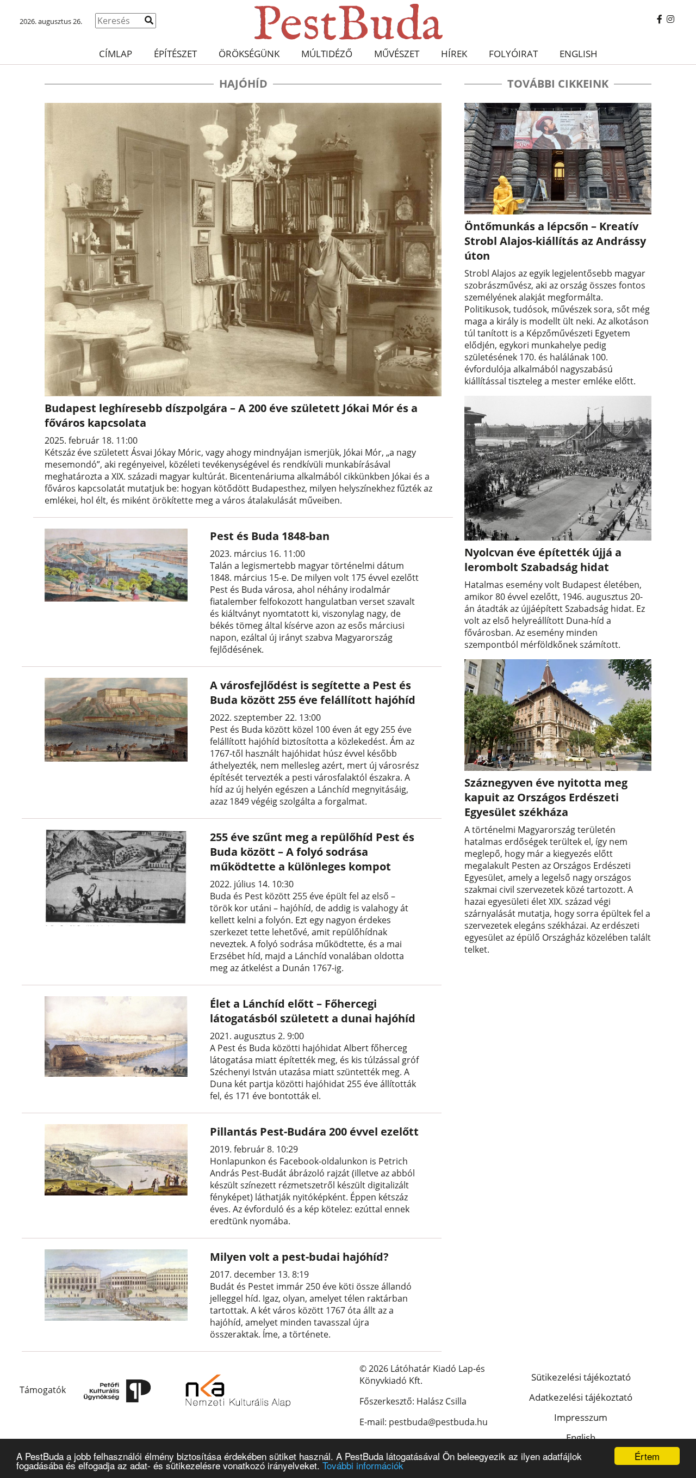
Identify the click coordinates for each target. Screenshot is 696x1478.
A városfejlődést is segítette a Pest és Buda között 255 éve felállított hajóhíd (312, 692)
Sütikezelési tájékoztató (581, 1377)
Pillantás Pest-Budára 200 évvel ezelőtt (314, 1131)
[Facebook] (659, 19)
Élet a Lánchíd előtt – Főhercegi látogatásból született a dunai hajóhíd (312, 1011)
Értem (647, 1456)
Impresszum (580, 1417)
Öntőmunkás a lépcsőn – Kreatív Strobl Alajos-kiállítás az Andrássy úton (555, 241)
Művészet (396, 53)
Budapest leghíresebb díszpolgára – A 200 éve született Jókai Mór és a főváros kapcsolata (231, 415)
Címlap (115, 53)
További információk (362, 1465)
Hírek (454, 53)
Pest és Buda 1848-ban (270, 536)
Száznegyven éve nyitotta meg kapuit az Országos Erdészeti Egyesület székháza (545, 797)
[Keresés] (149, 20)
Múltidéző (326, 53)
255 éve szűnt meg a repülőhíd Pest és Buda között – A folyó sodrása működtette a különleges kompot (312, 852)
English (579, 53)
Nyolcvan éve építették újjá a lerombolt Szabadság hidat (543, 559)
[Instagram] (670, 19)
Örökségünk (249, 53)
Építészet (175, 53)
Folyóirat (513, 53)
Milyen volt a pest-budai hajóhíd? (299, 1256)
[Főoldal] (348, 22)
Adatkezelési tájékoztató (580, 1397)
